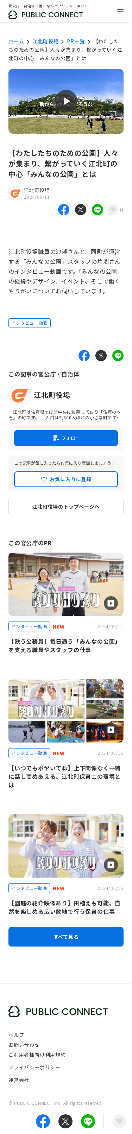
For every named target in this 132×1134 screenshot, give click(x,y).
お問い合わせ (24, 1044)
